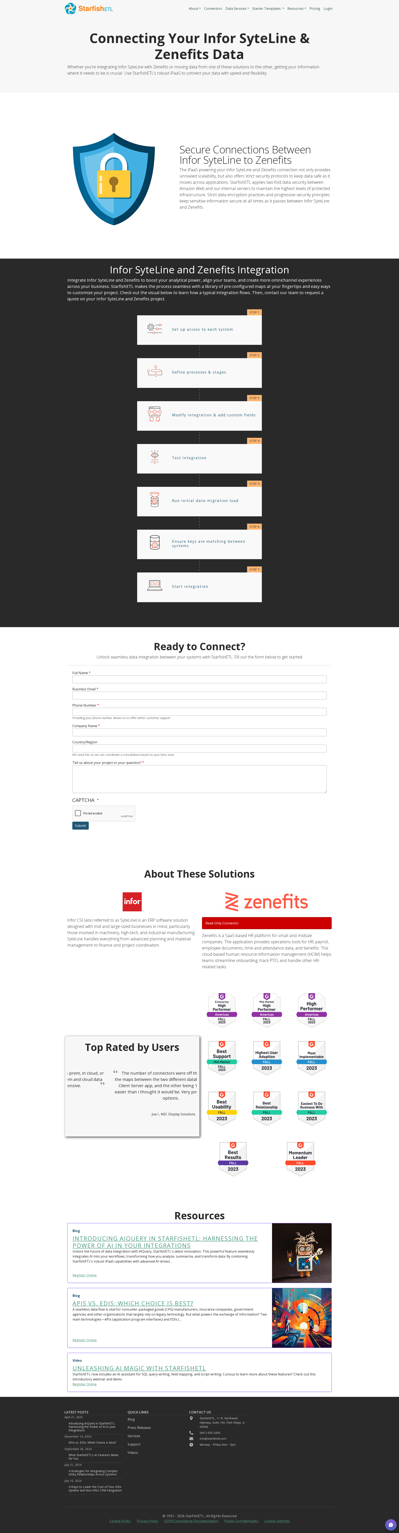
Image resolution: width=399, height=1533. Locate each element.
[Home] (89, 8)
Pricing (314, 8)
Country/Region (84, 742)
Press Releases (139, 1427)
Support (134, 1444)
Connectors (213, 8)
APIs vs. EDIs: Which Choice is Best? (92, 1442)
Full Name (80, 673)
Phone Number (84, 705)
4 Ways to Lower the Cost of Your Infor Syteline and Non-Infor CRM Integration (95, 1488)
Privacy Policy (147, 1521)
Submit (80, 825)
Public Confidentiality (241, 1521)
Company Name (84, 726)
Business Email (84, 689)
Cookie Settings (276, 1521)
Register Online (85, 1275)
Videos (133, 1452)
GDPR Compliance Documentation (191, 1521)
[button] (391, 1525)
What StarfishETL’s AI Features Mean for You (93, 1456)
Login (328, 8)
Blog (131, 1419)
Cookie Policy (120, 1521)
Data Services (235, 8)
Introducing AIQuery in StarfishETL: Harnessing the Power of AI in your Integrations (92, 1426)
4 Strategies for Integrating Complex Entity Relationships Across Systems (93, 1472)
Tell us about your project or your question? (106, 762)
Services (134, 1436)
